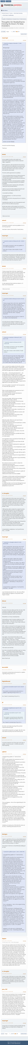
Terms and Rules (13, 1042)
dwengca (4, 834)
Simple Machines (17, 1043)
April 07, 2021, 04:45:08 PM (7, 683)
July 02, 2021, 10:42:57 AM (7, 940)
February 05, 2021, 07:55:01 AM (7, 334)
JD (2, 702)
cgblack (4, 752)
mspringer (5, 38)
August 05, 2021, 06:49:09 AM (7, 991)
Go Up (2, 1033)
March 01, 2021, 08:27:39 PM (7, 495)
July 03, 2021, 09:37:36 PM (7, 973)
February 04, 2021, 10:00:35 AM (7, 222)
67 (15, 31)
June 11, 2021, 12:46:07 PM (7, 753)
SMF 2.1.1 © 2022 (11, 1043)
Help (8, 1042)
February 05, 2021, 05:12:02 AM (7, 268)
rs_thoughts (5, 493)
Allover (4, 601)
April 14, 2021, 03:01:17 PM (7, 739)
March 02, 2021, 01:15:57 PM (7, 539)
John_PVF (4, 989)
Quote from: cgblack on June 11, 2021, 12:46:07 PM (14, 851)
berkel (4, 154)
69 (18, 31)
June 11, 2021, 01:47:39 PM (7, 836)
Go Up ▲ (19, 1042)
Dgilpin (4, 938)
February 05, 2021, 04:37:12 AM (7, 237)
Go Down (3, 31)
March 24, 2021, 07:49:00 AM (7, 603)
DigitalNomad (6, 681)
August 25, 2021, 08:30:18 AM (7, 1022)
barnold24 (5, 667)
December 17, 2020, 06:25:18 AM (8, 40)
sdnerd (4, 220)
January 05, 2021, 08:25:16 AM (7, 156)
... (12, 31)
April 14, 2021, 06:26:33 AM (7, 704)
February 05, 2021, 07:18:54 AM (7, 295)
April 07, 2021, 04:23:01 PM (7, 669)
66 (13, 31)
